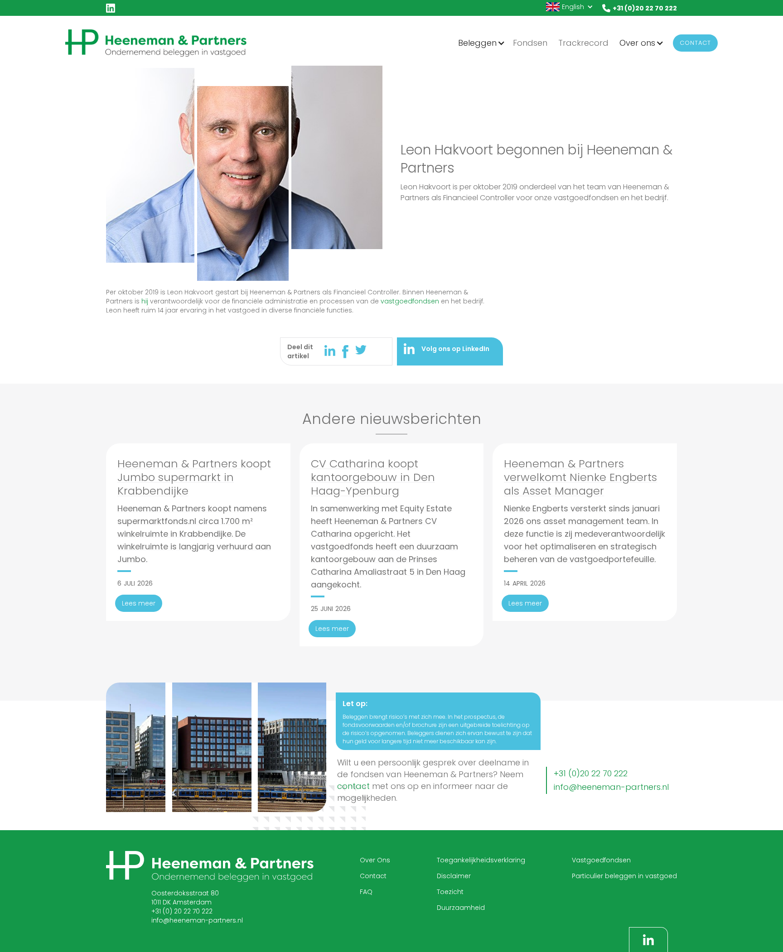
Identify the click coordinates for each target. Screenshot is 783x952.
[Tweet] (361, 350)
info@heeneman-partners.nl (611, 787)
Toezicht (450, 891)
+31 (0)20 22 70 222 (591, 773)
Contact (695, 42)
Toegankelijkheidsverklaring (481, 860)
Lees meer (138, 603)
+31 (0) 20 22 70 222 (182, 911)
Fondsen (530, 42)
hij (144, 301)
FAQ (366, 891)
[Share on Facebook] (348, 351)
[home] (155, 42)
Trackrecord (583, 42)
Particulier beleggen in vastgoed (624, 875)
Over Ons (375, 860)
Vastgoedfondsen (601, 860)
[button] (569, 6)
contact (353, 786)
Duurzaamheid (461, 907)
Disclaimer (454, 875)
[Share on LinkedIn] (333, 350)
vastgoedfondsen (410, 301)
